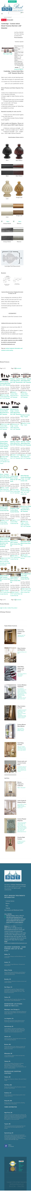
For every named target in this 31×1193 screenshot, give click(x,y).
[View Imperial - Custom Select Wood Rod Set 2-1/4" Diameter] (15, 456)
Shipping (8, 908)
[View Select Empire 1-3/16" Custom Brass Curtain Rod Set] (15, 594)
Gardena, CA (7, 1092)
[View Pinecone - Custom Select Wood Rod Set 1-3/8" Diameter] (26, 394)
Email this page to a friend (20, 69)
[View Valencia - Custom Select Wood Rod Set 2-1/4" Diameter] (26, 456)
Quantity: (17, 67)
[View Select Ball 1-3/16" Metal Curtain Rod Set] (26, 556)
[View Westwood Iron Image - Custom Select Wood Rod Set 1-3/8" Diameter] (15, 426)
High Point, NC (8, 1112)
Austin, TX (7, 962)
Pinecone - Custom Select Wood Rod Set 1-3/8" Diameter (26, 380)
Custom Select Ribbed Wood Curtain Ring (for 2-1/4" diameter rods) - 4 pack (4, 445)
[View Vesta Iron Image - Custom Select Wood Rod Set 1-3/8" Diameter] (5, 426)
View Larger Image (7, 53)
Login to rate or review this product (8, 608)
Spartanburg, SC (8, 1133)
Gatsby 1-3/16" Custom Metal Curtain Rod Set (4, 508)
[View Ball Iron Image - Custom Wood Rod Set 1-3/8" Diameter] (5, 396)
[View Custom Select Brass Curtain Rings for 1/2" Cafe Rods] (15, 491)
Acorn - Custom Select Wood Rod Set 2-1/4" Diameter (5, 476)
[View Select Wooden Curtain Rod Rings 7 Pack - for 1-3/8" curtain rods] (26, 491)
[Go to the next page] (18, 368)
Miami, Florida (8, 970)
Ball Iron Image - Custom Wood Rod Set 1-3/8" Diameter (5, 383)
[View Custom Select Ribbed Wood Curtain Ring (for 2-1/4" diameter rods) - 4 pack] (5, 460)
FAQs (7, 905)
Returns (7, 903)
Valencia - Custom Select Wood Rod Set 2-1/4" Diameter (26, 443)
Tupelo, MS (7, 1124)
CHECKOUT (13, 1)
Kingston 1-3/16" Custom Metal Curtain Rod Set (14, 510)
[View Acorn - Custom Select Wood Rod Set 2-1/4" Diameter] (5, 489)
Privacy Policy (20, 1186)
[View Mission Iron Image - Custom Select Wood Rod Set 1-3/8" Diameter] (26, 524)
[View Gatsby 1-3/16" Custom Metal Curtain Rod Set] (5, 522)
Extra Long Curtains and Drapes (20, 631)
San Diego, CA (8, 987)
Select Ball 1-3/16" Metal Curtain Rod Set (26, 543)
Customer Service (10, 901)
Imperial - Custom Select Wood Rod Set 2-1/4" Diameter (15, 443)
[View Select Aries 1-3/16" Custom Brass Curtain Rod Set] (15, 557)
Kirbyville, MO (8, 1100)
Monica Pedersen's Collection (20, 784)
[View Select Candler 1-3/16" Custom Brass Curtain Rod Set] (5, 592)
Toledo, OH (7, 1077)
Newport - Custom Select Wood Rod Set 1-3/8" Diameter (15, 380)
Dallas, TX (7, 954)
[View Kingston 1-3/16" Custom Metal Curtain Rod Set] (15, 521)
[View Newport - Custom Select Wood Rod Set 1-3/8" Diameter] (15, 394)
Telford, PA (7, 1061)
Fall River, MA (8, 1085)
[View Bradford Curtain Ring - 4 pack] (26, 424)
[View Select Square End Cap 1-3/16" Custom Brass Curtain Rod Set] (26, 591)
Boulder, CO (7, 979)
